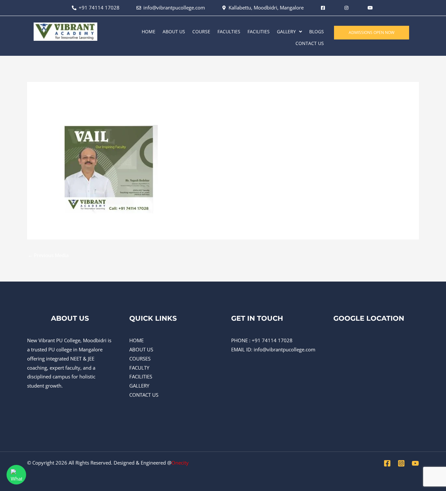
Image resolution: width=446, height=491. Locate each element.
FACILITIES (258, 31)
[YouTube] (415, 463)
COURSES (140, 358)
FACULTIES (228, 31)
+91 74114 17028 (272, 340)
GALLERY (286, 31)
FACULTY (139, 367)
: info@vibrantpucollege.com (283, 349)
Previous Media (48, 255)
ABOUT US (174, 31)
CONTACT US (309, 43)
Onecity (180, 462)
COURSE (201, 31)
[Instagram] (401, 463)
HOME (148, 31)
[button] (289, 32)
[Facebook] (387, 463)
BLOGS (316, 31)
